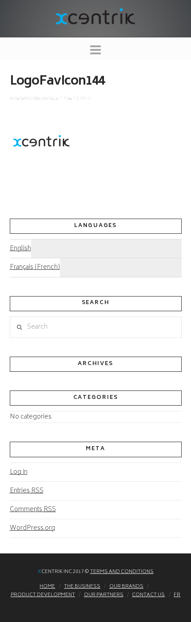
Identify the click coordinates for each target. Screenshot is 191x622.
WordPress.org (32, 528)
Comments (33, 509)
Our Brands (126, 586)
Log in (19, 472)
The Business (82, 586)
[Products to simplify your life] (95, 15)
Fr (177, 595)
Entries (27, 490)
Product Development (43, 595)
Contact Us (148, 595)
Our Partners (103, 595)
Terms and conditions (122, 572)
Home (47, 586)
